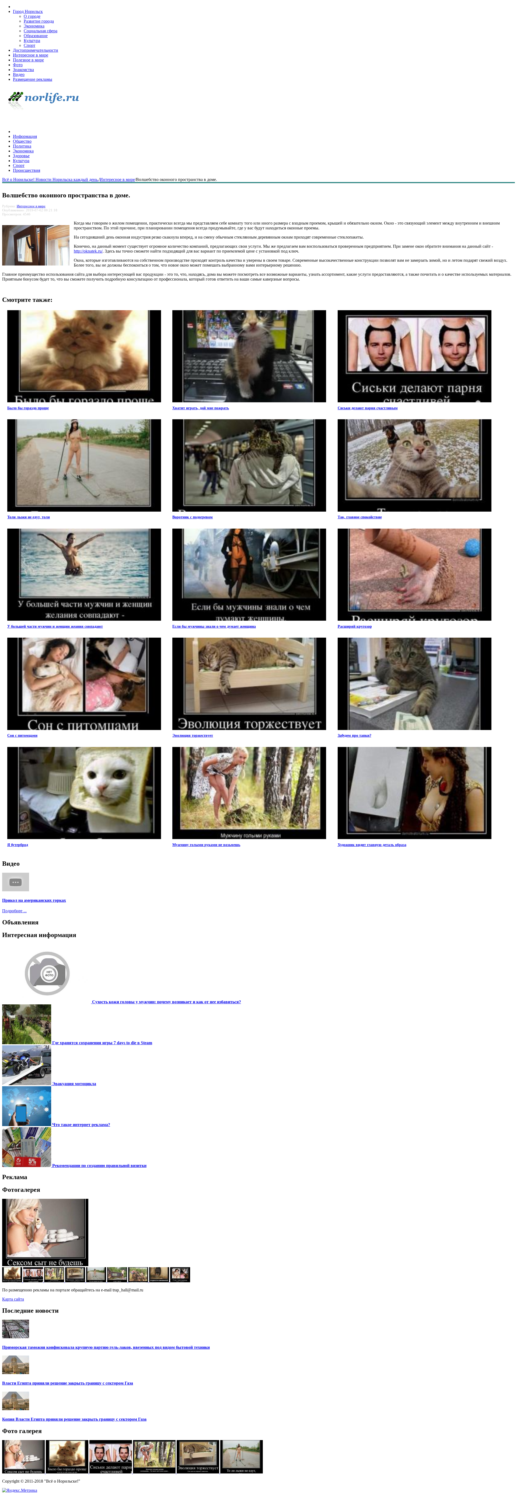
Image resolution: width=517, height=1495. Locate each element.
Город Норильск (28, 11)
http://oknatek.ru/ (88, 251)
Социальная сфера (40, 31)
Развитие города (39, 21)
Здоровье (21, 155)
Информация (25, 136)
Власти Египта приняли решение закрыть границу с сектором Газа (67, 1383)
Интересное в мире (30, 55)
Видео (19, 74)
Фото (18, 64)
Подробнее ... (14, 911)
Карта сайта (13, 1299)
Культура (32, 40)
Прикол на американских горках (34, 900)
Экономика (34, 26)
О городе (32, 16)
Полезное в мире (28, 60)
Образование (36, 35)
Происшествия (26, 170)
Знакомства (23, 69)
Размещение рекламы (32, 79)
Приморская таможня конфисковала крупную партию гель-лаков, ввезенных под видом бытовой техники (106, 1347)
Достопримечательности (35, 50)
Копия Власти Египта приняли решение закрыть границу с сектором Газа (74, 1419)
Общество (22, 141)
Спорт (29, 45)
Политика (22, 146)
